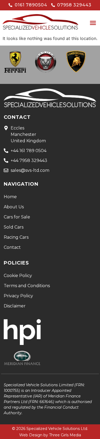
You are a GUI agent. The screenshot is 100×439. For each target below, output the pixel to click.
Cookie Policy (18, 275)
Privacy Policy (18, 295)
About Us (14, 206)
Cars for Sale (17, 217)
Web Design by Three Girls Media (50, 435)
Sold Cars (13, 227)
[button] (93, 23)
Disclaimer (15, 305)
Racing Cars (16, 237)
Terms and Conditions (27, 285)
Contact (12, 247)
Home (10, 196)
